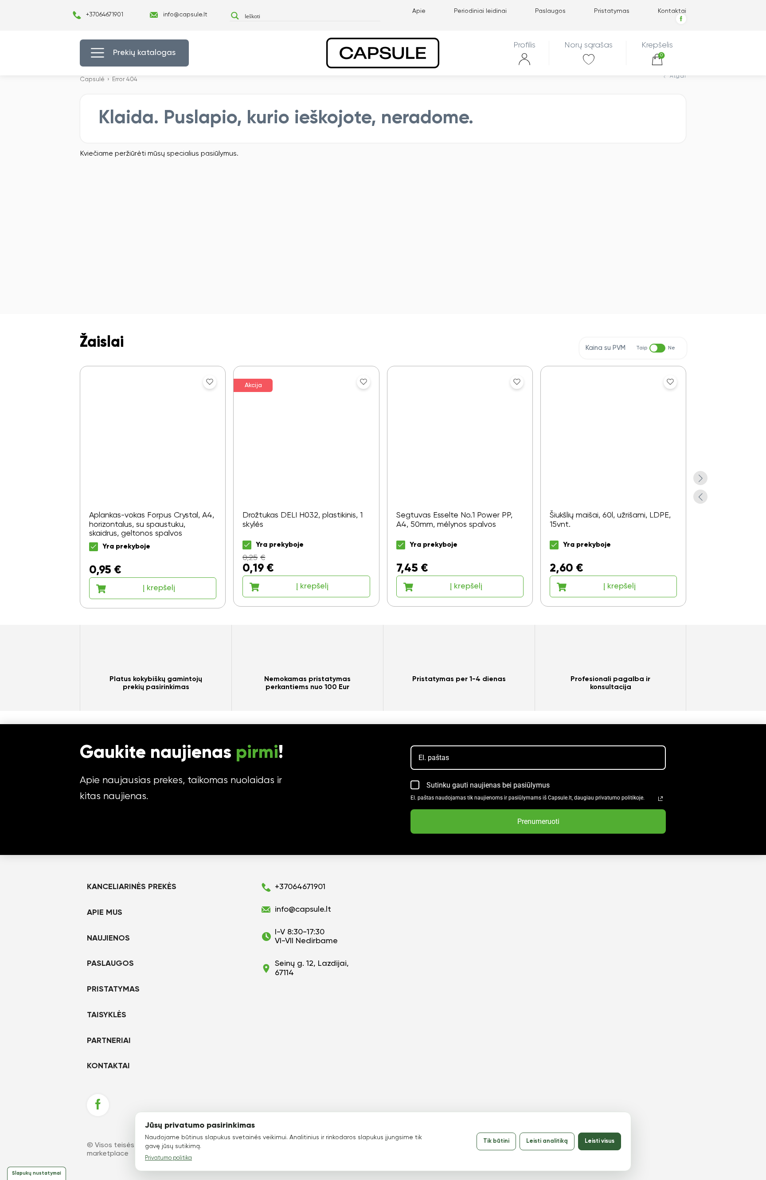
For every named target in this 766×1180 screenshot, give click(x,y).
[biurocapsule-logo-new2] (383, 53)
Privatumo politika (168, 1158)
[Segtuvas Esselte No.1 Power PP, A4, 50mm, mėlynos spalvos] (459, 486)
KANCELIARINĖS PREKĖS (131, 887)
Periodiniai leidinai (480, 11)
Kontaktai (672, 11)
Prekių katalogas (144, 53)
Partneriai (109, 1041)
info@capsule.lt (185, 15)
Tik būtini (496, 1141)
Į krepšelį (159, 588)
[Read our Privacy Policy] (660, 798)
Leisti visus (599, 1141)
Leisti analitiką (547, 1141)
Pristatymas (611, 11)
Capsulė (92, 79)
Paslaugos (550, 11)
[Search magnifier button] (235, 16)
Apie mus (104, 913)
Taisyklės (106, 1015)
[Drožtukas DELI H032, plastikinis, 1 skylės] (306, 486)
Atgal (678, 76)
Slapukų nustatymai (36, 1173)
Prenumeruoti (538, 821)
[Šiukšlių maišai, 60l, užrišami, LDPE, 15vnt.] (613, 486)
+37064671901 (104, 15)
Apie (419, 11)
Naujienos (108, 938)
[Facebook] (681, 19)
